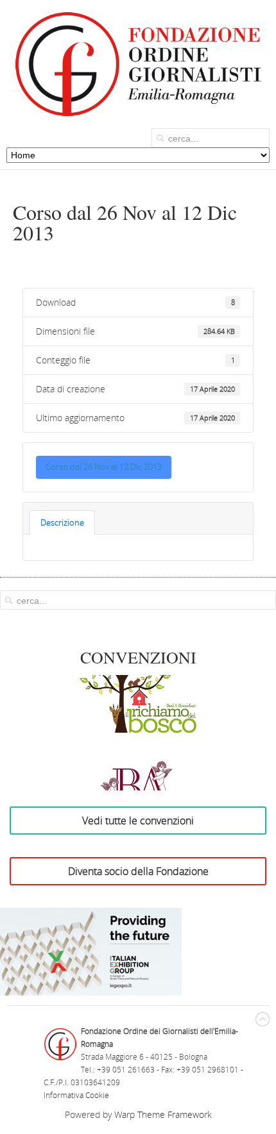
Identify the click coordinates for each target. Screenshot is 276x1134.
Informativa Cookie (76, 1095)
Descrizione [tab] (62, 522)
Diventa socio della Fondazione (138, 871)
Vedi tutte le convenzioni (138, 820)
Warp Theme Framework (163, 1114)
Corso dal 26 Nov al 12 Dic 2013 (104, 466)
